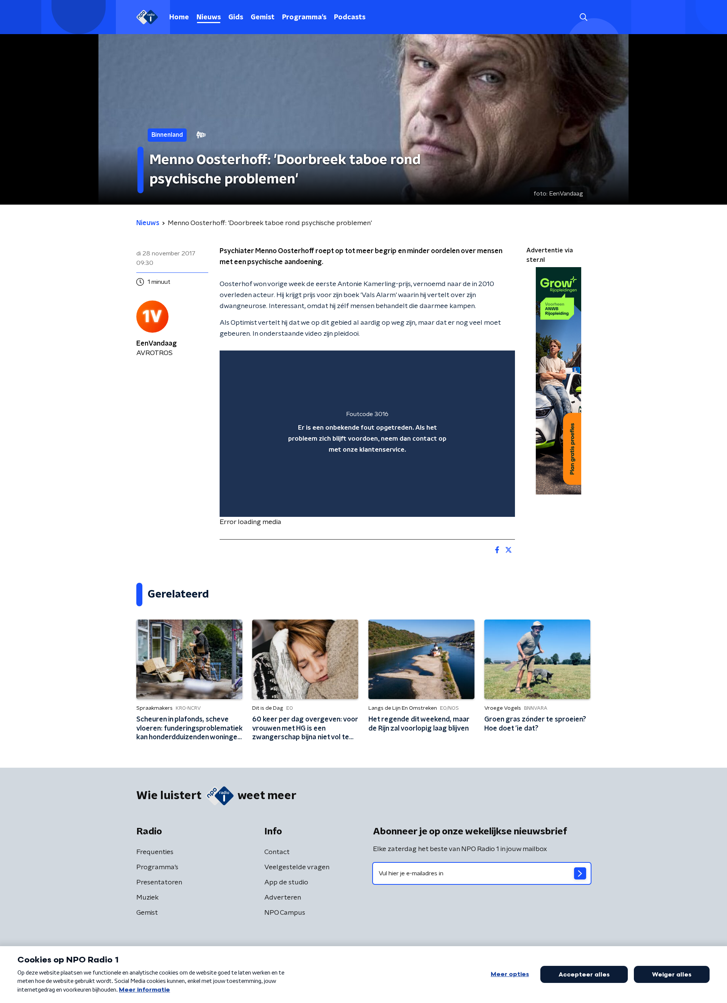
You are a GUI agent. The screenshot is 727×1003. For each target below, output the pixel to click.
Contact (277, 852)
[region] (367, 434)
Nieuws (209, 17)
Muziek (147, 897)
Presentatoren (159, 882)
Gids (235, 17)
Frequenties (154, 852)
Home (179, 17)
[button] (583, 17)
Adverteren (282, 897)
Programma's (304, 17)
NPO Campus (284, 912)
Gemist (263, 17)
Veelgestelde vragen (296, 867)
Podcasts (349, 17)
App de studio (286, 882)
